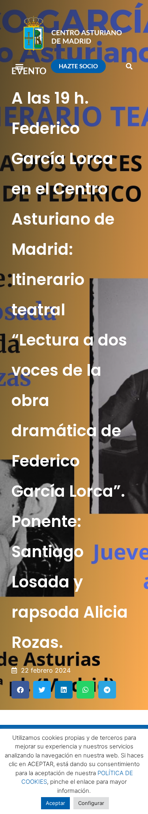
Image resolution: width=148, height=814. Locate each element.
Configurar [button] (91, 803)
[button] (19, 66)
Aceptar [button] (55, 803)
